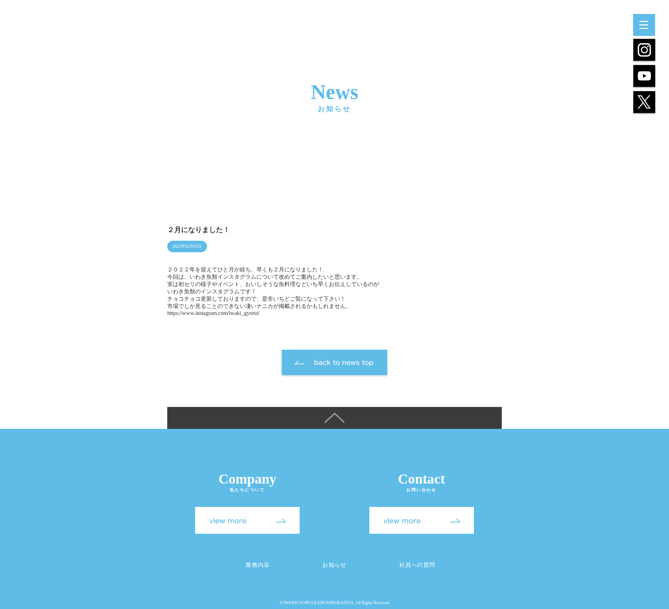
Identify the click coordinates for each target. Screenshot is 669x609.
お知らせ (334, 565)
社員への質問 (417, 565)
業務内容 (258, 565)
